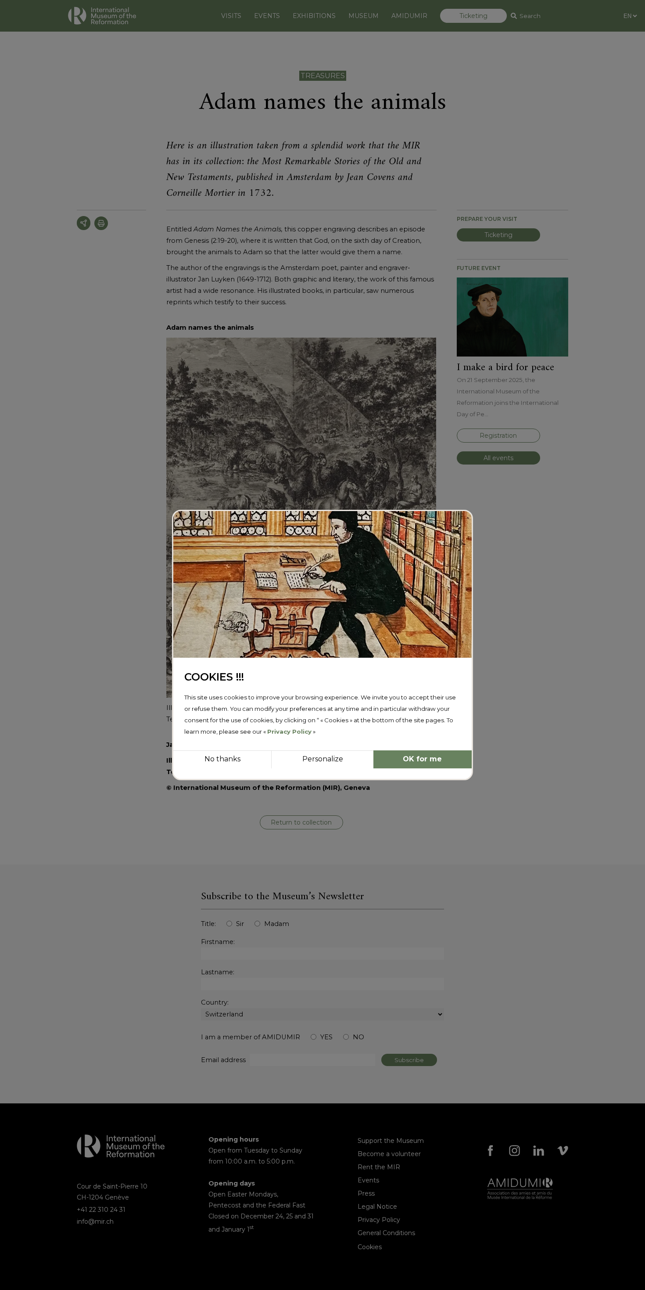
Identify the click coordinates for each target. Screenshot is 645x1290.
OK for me (422, 759)
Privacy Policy (289, 731)
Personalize (322, 759)
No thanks (222, 759)
